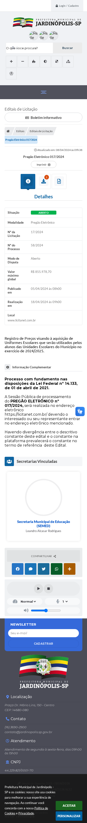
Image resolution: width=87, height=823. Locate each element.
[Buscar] (67, 48)
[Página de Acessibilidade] (11, 73)
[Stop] (48, 588)
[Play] (38, 588)
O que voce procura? (22, 48)
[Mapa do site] (68, 61)
